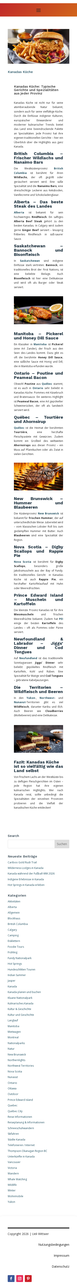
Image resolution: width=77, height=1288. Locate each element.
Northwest (47, 698)
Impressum (61, 1255)
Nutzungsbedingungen (53, 1244)
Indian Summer (17, 975)
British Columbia (18, 924)
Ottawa (12, 1088)
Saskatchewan (30, 261)
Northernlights (16, 1060)
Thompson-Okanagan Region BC (27, 1151)
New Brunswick (48, 513)
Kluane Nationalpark (20, 998)
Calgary (12, 930)
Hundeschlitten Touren (21, 969)
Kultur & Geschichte (19, 1009)
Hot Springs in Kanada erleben (26, 885)
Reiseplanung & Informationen (26, 1122)
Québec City (15, 1111)
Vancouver (14, 1162)
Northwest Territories (21, 1066)
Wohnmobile (15, 1196)
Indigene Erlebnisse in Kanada (26, 879)
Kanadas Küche (20, 72)
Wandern (13, 1173)
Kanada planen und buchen (24, 992)
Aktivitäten (14, 901)
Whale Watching (17, 1179)
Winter (12, 1190)
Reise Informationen (20, 1117)
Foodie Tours (16, 947)
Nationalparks (16, 1043)
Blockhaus (14, 918)
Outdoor (13, 1094)
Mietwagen (14, 1032)
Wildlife (12, 1185)
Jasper (11, 980)
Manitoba (40, 344)
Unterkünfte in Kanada (21, 1156)
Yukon (31, 698)
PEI (61, 619)
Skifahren (13, 1134)
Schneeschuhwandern (21, 1128)
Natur (11, 1049)
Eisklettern (14, 941)
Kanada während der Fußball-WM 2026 (31, 873)
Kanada (12, 986)
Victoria (12, 1168)
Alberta (19, 212)
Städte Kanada (16, 1139)
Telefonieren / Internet (21, 1145)
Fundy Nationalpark (19, 958)
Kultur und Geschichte (21, 1015)
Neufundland (28, 658)
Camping (13, 935)
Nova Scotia (22, 562)
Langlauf (13, 1020)
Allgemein (14, 912)
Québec (47, 384)
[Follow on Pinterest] (28, 1278)
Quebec (12, 1105)
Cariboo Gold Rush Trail (22, 862)
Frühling (12, 952)
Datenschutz (60, 1266)
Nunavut (20, 702)
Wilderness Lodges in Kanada (25, 868)
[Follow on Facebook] (11, 1278)
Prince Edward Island (20, 1100)
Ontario (38, 388)
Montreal (13, 1037)
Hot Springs (15, 964)
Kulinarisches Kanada (20, 1003)
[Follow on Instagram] (19, 1278)
